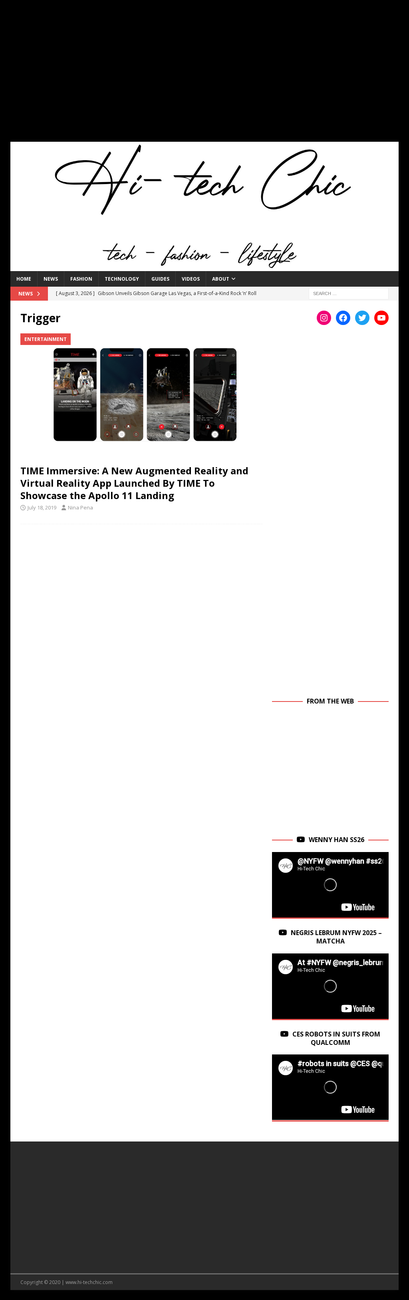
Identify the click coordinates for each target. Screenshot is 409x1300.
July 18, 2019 (42, 507)
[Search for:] (349, 293)
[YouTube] (381, 318)
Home (23, 278)
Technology (122, 278)
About (220, 278)
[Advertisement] (204, 76)
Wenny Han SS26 (336, 839)
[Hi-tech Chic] (204, 266)
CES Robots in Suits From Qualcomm (336, 1038)
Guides (160, 278)
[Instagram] (324, 318)
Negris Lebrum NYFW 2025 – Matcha (336, 936)
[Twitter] (362, 318)
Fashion (81, 278)
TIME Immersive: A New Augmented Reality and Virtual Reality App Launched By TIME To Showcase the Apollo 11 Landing (134, 483)
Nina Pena (80, 507)
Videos (191, 278)
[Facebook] (343, 318)
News (51, 278)
